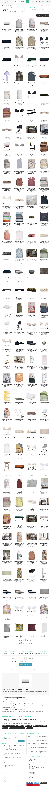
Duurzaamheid (32, 772)
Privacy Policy (32, 769)
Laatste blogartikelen (32, 733)
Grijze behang (5, 727)
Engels (5, 777)
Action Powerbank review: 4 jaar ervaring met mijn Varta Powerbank (38, 752)
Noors (5, 769)
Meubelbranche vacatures (34, 771)
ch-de (5, 772)
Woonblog (31, 762)
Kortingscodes (32, 773)
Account (42, 1)
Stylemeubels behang (21, 727)
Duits (5, 774)
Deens (5, 781)
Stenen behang (36, 725)
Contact (31, 780)
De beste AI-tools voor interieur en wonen (38, 737)
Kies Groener (7, 752)
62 (29, 643)
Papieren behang (13, 725)
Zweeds (6, 770)
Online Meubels (32, 759)
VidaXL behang (5, 725)
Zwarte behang (43, 725)
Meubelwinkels (32, 766)
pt (4, 776)
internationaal (17, 753)
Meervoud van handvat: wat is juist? (38, 744)
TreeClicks (6, 745)
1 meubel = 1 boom (33, 775)
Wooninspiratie (32, 779)
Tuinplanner (31, 776)
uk (4, 780)
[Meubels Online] (3, 5)
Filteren (40, 15)
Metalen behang (29, 727)
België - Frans (7, 766)
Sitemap (31, 764)
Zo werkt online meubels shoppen (36, 767)
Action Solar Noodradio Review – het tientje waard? (38, 748)
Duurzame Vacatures (8, 753)
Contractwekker (7, 754)
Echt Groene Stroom (8, 749)
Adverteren (31, 777)
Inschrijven (21, 741)
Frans (5, 764)
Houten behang (21, 725)
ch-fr (5, 773)
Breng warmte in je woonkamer (38, 740)
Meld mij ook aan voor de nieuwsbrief (20, 661)
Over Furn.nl (31, 760)
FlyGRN (5, 748)
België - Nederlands (8, 765)
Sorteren (47, 15)
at (4, 782)
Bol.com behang (28, 725)
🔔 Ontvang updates (25, 664)
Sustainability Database (9, 757)
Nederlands (6, 762)
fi (4, 778)
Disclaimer (31, 763)
